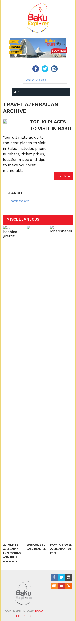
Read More (64, 176)
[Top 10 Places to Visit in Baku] (15, 121)
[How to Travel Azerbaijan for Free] (61, 383)
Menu (17, 92)
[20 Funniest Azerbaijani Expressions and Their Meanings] (14, 383)
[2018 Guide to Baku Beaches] (38, 383)
